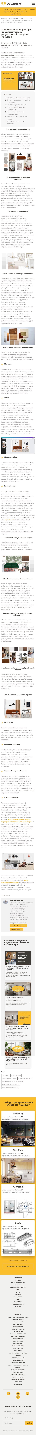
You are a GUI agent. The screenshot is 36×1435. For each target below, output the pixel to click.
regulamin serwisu (18, 1304)
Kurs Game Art (18, 1341)
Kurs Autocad (18, 1326)
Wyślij (29, 1423)
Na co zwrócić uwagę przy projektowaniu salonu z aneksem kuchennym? (15, 998)
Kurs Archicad (18, 1322)
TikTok (18, 1397)
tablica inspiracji (16, 1075)
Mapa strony (18, 1301)
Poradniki (29, 18)
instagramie (14, 923)
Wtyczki (18, 1280)
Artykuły (18, 1294)
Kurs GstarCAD (18, 1343)
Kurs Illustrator (18, 1346)
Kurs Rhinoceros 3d (18, 1370)
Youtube (8, 1393)
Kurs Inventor (18, 1348)
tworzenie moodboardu (9, 1078)
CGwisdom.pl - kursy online (10, 18)
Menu (33, 4)
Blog (22, 18)
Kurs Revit (18, 1367)
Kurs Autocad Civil (18, 1329)
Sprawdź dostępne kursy (18, 1266)
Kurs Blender (18, 1331)
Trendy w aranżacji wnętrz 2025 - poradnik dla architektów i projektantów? (18, 1059)
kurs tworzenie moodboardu (10, 1084)
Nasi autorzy (18, 1297)
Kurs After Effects (18, 1319)
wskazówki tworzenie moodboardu (12, 1081)
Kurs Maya (18, 1355)
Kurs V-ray (18, 1382)
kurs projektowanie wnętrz (10, 1087)
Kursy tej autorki (16, 929)
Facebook (18, 1393)
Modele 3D (18, 1285)
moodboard (5, 1075)
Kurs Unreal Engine (18, 1379)
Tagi (3, 1072)
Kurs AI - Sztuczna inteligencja (18, 1317)
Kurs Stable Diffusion (18, 1374)
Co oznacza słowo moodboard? (18, 98)
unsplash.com (9, 520)
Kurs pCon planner (18, 1358)
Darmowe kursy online (18, 1287)
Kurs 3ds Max (18, 1314)
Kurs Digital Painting (18, 1336)
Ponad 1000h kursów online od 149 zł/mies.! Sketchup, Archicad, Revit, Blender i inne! (15, 12)
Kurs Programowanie (18, 1362)
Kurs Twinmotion (18, 1377)
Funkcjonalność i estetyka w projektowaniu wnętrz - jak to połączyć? (17, 1028)
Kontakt (18, 1306)
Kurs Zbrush (18, 1384)
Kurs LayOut (18, 1350)
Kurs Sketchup (18, 1372)
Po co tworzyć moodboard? (17, 105)
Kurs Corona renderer (18, 1334)
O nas (18, 1299)
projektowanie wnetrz (24, 1078)
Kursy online (18, 1277)
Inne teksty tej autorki (18, 926)
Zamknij (32, 9)
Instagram (27, 1393)
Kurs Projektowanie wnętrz (18, 1365)
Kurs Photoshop (18, 1360)
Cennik (18, 1289)
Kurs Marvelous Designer (18, 1353)
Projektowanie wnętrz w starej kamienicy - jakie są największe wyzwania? (17, 968)
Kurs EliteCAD (18, 1338)
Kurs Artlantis (18, 1324)
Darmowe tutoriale (18, 1282)
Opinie (18, 1292)
